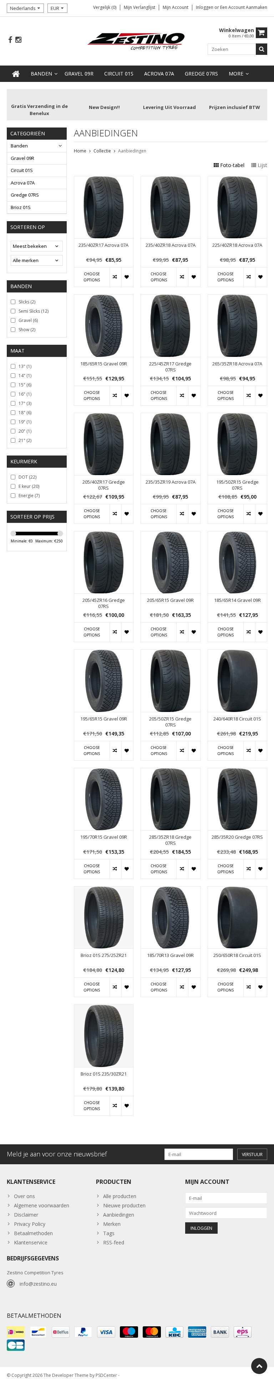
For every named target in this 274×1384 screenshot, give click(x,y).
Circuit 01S (118, 73)
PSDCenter (106, 1375)
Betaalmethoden (33, 1233)
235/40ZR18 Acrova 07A (171, 245)
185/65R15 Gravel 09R (103, 364)
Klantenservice (30, 1242)
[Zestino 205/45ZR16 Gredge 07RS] (103, 535)
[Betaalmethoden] (16, 1332)
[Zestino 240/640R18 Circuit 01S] (237, 653)
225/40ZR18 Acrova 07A (237, 245)
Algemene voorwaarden (41, 1205)
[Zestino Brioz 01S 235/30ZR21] (103, 1008)
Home (80, 151)
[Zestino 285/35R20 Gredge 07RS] (237, 772)
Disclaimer (26, 1214)
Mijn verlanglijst (139, 7)
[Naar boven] (259, 1366)
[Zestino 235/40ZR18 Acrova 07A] (170, 180)
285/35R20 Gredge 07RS (237, 837)
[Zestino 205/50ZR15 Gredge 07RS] (170, 653)
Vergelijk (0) (104, 7)
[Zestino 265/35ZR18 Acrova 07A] (237, 298)
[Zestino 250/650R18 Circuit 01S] (237, 890)
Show (27, 330)
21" (25, 440)
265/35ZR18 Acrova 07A (237, 364)
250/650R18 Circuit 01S (237, 955)
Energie (29, 496)
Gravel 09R (79, 73)
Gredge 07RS (201, 73)
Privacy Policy (29, 1224)
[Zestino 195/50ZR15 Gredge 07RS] (237, 416)
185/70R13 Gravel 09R (170, 955)
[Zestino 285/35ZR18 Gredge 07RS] (170, 772)
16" (25, 394)
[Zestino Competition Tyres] (137, 40)
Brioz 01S (21, 207)
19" (25, 422)
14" (25, 376)
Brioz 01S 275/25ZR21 (104, 955)
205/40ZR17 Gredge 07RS (103, 485)
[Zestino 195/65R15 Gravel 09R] (103, 653)
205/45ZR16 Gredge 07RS (103, 603)
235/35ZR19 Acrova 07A (171, 482)
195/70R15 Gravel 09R (103, 837)
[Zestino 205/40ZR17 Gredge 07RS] (103, 416)
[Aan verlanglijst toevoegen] (127, 277)
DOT (27, 477)
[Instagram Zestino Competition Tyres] (18, 40)
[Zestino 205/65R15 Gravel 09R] (170, 535)
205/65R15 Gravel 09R (170, 600)
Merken (112, 1224)
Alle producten (119, 1196)
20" (25, 431)
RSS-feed (113, 1242)
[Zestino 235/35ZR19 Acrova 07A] (170, 416)
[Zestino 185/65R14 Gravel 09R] (237, 535)
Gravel (28, 320)
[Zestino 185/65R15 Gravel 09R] (103, 298)
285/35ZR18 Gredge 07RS (170, 840)
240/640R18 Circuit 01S (237, 719)
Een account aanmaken (243, 7)
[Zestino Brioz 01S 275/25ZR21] (103, 890)
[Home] (16, 74)
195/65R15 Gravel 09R (103, 719)
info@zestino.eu (38, 1283)
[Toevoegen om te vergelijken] (115, 277)
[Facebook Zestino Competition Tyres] (10, 40)
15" (25, 385)
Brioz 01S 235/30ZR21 (104, 1074)
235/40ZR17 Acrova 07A (103, 245)
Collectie (102, 151)
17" (25, 403)
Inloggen (205, 7)
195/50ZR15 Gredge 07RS (237, 485)
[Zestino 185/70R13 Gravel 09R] (170, 890)
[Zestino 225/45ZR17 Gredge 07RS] (170, 298)
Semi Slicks (34, 311)
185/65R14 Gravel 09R (237, 600)
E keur (29, 486)
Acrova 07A (159, 73)
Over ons (24, 1196)
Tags (109, 1233)
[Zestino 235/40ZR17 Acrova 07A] (103, 180)
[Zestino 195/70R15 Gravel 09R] (103, 772)
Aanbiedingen (132, 151)
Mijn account (175, 7)
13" (25, 366)
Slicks (27, 302)
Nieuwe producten (124, 1205)
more (236, 73)
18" (25, 413)
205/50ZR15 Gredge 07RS (170, 722)
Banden (41, 73)
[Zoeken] (261, 49)
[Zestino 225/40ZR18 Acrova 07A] (237, 180)
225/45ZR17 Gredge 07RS (170, 367)
